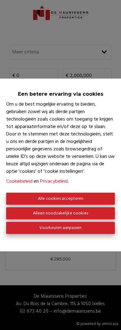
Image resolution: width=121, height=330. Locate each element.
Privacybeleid (54, 181)
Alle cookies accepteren (60, 198)
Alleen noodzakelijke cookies (60, 213)
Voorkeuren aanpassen (60, 227)
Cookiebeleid (19, 181)
